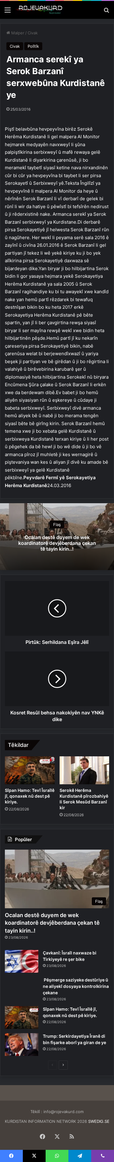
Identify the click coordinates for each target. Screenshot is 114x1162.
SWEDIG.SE (98, 1121)
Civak (33, 32)
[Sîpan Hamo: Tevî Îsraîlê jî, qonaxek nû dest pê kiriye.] (30, 770)
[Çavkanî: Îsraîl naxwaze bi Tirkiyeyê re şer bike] (21, 961)
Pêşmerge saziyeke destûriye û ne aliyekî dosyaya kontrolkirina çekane (76, 986)
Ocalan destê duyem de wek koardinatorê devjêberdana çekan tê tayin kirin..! (57, 543)
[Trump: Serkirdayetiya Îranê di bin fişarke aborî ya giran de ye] (21, 1044)
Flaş (57, 524)
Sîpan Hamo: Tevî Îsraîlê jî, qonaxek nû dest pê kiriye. (29, 796)
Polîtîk (33, 46)
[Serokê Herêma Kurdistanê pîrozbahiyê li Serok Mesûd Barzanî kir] (84, 770)
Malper (17, 32)
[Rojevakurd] (39, 10)
